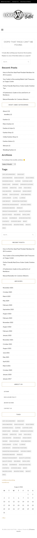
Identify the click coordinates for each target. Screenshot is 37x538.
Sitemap (3, 5)
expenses (15, 184)
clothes (17, 181)
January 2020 (7, 374)
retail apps (26, 214)
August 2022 (7, 327)
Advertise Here (5, 1)
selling (5, 218)
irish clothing (14, 194)
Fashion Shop (7, 132)
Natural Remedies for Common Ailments (16, 99)
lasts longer (7, 197)
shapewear (13, 218)
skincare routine (25, 218)
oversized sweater (9, 208)
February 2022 (7, 331)
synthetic (6, 221)
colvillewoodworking (8, 480)
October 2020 (7, 370)
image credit (27, 191)
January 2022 (7, 335)
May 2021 (6, 357)
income (5, 194)
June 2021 (6, 353)
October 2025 (7, 292)
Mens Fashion (7, 124)
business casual (8, 181)
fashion (5, 187)
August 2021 (7, 348)
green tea (13, 187)
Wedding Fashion (8, 150)
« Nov (3, 518)
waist (25, 221)
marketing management (11, 204)
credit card (6, 184)
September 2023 (8, 309)
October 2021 (7, 344)
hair (20, 187)
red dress (17, 214)
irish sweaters (26, 194)
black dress (30, 177)
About (5, 111)
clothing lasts (27, 181)
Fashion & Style (8, 128)
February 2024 (7, 305)
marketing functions (20, 201)
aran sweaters (7, 177)
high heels (27, 187)
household (17, 191)
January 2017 (7, 379)
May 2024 (6, 301)
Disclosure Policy (25, 1)
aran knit (20, 174)
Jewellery (7, 114)
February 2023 (7, 318)
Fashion (5, 119)
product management (10, 211)
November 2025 (8, 288)
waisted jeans (7, 224)
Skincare (5, 145)
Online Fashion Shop (9, 137)
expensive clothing (26, 184)
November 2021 (8, 340)
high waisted (7, 191)
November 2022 (8, 322)
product (19, 208)
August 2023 (7, 314)
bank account (19, 177)
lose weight (6, 201)
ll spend (22, 197)
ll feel (15, 197)
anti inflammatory (9, 174)
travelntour (5, 482)
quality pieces (7, 214)
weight (28, 224)
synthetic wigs (16, 221)
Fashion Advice (8, 141)
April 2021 (6, 361)
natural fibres (26, 204)
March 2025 (6, 296)
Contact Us (15, 1)
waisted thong (19, 224)
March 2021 (6, 366)
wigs (4, 228)
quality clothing (24, 211)
